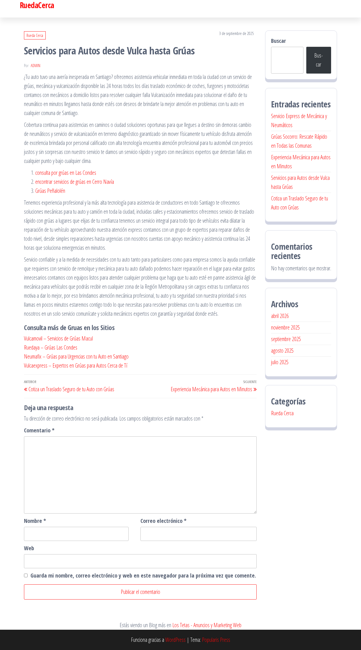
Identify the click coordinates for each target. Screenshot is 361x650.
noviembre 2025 (285, 327)
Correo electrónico (163, 521)
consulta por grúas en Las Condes (65, 172)
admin (35, 65)
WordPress (175, 640)
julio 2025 (280, 362)
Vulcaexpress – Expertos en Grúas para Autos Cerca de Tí (75, 365)
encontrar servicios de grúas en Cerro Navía (74, 181)
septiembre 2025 (286, 339)
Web (29, 548)
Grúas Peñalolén (50, 190)
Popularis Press (216, 640)
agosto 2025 (282, 350)
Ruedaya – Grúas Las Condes (50, 347)
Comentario (39, 430)
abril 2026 (280, 316)
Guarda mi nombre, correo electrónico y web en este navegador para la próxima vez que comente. (143, 575)
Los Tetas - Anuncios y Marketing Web (206, 625)
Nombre (35, 521)
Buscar (278, 41)
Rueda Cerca (35, 35)
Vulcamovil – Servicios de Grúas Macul (58, 338)
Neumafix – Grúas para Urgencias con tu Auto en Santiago (76, 356)
